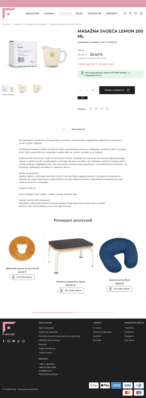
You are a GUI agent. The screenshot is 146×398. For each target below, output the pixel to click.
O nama (97, 328)
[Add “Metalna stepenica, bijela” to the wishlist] (74, 274)
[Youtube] (13, 341)
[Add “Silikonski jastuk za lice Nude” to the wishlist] (26, 261)
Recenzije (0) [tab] (78, 129)
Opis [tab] (63, 129)
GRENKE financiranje (49, 340)
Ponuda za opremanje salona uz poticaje (59, 336)
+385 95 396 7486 (47, 367)
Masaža (17, 24)
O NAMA (49, 13)
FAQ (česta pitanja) (48, 374)
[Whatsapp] (23, 341)
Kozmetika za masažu (36, 24)
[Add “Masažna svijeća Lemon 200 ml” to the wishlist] (82, 97)
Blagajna (129, 336)
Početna (6, 24)
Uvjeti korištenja (47, 348)
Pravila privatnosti (102, 332)
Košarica (129, 332)
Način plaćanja (46, 328)
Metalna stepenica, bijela (70, 281)
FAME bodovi (45, 352)
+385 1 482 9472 (46, 364)
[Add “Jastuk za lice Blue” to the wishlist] (123, 272)
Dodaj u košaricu (115, 90)
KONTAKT (111, 13)
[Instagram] (8, 341)
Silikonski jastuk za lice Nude (22, 268)
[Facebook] (3, 341)
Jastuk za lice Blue (119, 280)
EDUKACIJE (94, 13)
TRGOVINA (65, 13)
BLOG (79, 13)
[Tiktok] (18, 341)
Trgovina (129, 328)
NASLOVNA (32, 13)
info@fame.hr (46, 370)
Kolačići (97, 336)
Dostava (43, 344)
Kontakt (97, 340)
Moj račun (130, 340)
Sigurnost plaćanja (48, 332)
